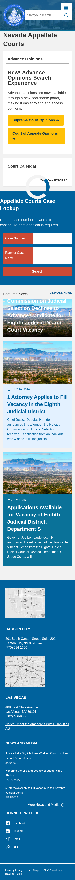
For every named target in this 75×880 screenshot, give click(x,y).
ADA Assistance (53, 870)
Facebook (18, 823)
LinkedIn (18, 830)
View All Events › (53, 179)
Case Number (15, 238)
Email (16, 838)
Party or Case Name (15, 255)
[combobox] (43, 15)
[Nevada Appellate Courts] (14, 14)
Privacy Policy (14, 870)
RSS (15, 846)
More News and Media (44, 804)
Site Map (33, 870)
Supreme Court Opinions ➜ (35, 120)
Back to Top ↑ (13, 873)
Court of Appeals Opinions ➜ (35, 136)
